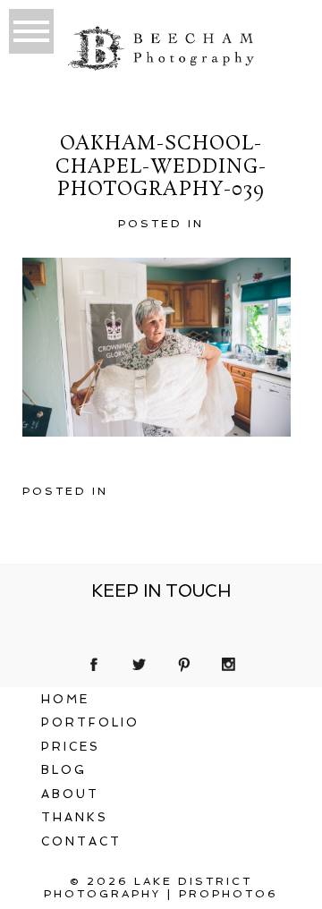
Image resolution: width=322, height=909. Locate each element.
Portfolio (90, 722)
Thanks (74, 817)
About (70, 794)
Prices (70, 746)
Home (65, 699)
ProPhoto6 (228, 894)
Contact (81, 841)
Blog (64, 770)
